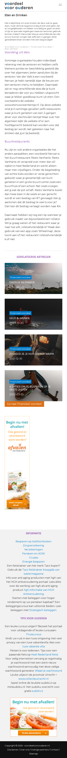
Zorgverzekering (33, 545)
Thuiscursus (33, 634)
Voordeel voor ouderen (17, 47)
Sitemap (33, 753)
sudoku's (37, 690)
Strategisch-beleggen (43, 610)
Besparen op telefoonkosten (33, 541)
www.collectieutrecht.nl (33, 678)
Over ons (24, 749)
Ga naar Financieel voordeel (24, 403)
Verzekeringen (33, 549)
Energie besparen (33, 561)
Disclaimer (12, 749)
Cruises (33, 557)
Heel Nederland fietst (44, 654)
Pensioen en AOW (33, 553)
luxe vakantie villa (33, 646)
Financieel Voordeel (41, 47)
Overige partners (40, 749)
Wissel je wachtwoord (48, 670)
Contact (54, 749)
